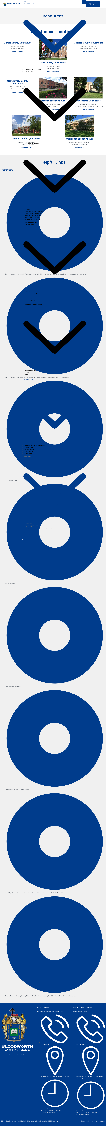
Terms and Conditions (98, 1121)
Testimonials (28, 534)
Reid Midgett (29, 453)
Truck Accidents (30, 301)
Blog (25, 532)
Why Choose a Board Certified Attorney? (38, 529)
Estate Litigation (30, 371)
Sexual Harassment (31, 140)
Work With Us (28, 536)
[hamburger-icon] (84, 2)
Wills (26, 375)
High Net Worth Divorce (32, 219)
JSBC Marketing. (52, 1121)
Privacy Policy (85, 1121)
